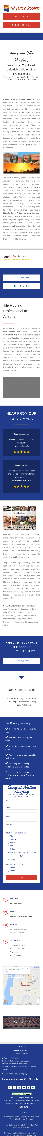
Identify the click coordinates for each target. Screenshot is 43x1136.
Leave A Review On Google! (20, 1079)
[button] (21, 1107)
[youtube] (24, 1087)
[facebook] (10, 1087)
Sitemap (5, 1069)
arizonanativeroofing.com (18, 1064)
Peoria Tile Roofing (15, 698)
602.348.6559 (16, 903)
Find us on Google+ (17, 1098)
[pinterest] (33, 1087)
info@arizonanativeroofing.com (23, 916)
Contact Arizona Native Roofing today (19, 606)
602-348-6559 (13, 1058)
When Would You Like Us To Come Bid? (21, 854)
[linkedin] (28, 1087)
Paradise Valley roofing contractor (19, 99)
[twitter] (14, 1087)
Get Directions (16, 955)
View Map (14, 952)
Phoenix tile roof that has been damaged (21, 213)
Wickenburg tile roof (12, 335)
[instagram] (19, 1087)
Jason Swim (28, 1098)
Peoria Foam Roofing (27, 701)
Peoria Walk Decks (24, 705)
